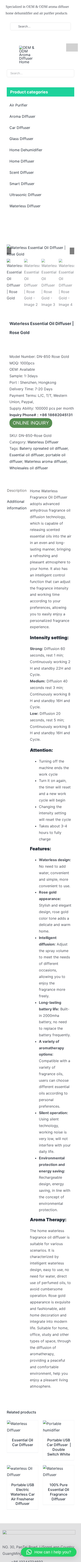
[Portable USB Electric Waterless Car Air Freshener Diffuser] (22, 1468)
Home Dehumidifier (25, 150)
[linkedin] (32, 39)
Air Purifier (18, 105)
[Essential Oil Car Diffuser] (22, 1423)
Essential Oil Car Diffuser (22, 1442)
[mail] (39, 39)
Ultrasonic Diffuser (25, 194)
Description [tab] (15, 490)
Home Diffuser (21, 161)
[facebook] (18, 39)
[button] (48, 1552)
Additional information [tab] (15, 504)
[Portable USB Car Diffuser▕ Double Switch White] (58, 1423)
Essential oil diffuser (26, 455)
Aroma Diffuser (22, 116)
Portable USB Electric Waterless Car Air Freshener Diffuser (23, 1494)
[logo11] (38, 1532)
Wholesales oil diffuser (28, 468)
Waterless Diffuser (42, 442)
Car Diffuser (19, 127)
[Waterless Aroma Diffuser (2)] (40, 250)
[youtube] (25, 39)
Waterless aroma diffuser (45, 461)
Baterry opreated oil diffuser (44, 448)
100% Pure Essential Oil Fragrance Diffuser (58, 1492)
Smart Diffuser (21, 183)
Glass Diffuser (21, 138)
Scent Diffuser (21, 172)
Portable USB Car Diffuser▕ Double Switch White (58, 1447)
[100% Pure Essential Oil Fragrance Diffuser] (58, 1468)
